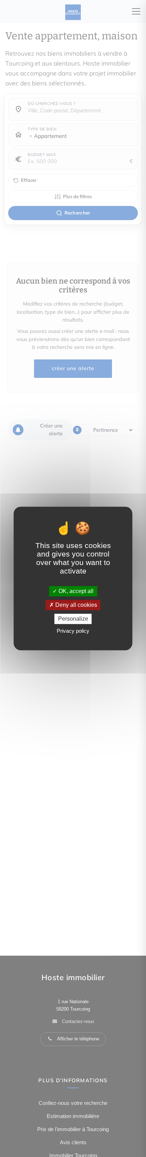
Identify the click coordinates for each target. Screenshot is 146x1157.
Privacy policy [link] (73, 631)
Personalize (73, 619)
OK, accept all (75, 591)
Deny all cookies (75, 605)
